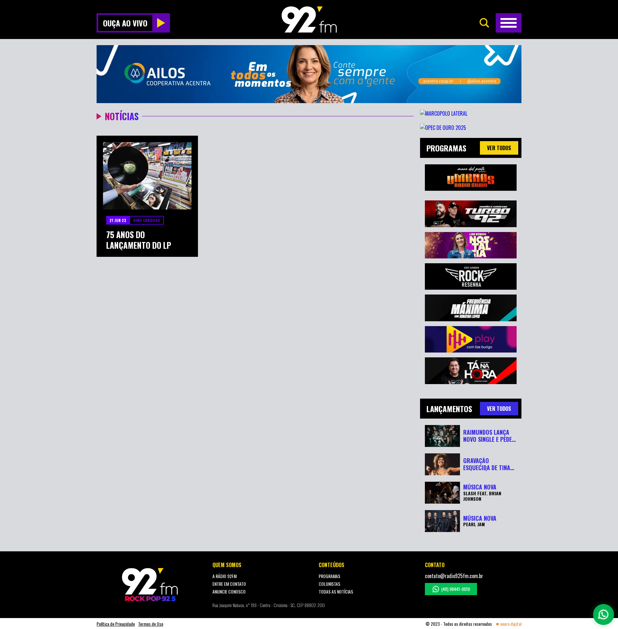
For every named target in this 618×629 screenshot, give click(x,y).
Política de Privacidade (116, 623)
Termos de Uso (150, 623)
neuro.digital (510, 623)
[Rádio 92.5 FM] (309, 19)
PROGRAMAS (329, 576)
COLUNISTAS (329, 583)
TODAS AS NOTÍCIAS (336, 591)
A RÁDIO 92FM (224, 576)
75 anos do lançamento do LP (138, 239)
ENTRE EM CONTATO (229, 583)
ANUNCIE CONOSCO (229, 591)
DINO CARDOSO (146, 220)
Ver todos (499, 148)
